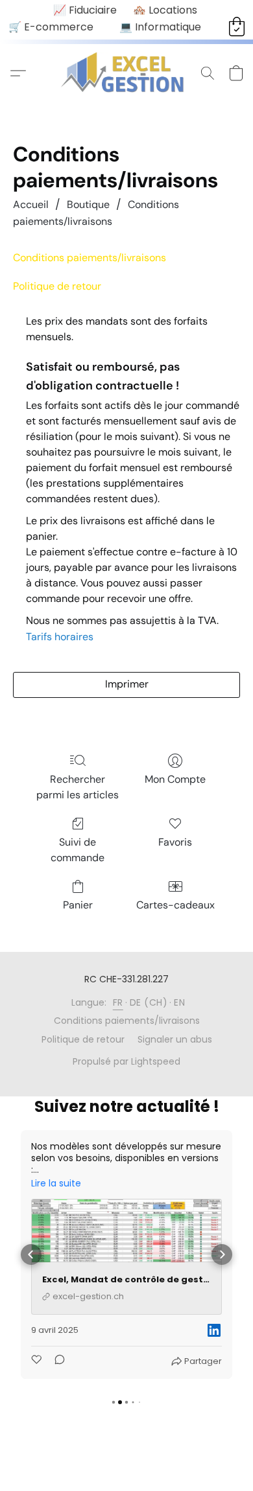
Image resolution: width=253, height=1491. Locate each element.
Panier (78, 905)
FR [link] (118, 1002)
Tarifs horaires (59, 636)
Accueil (31, 204)
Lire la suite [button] (56, 1183)
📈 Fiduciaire (85, 10)
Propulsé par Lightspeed (126, 1061)
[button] (126, 73)
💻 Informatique (160, 27)
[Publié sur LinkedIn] (214, 1330)
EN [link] (179, 1002)
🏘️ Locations (165, 10)
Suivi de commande (77, 849)
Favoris (175, 842)
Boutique (88, 204)
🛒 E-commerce (50, 27)
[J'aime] (37, 1361)
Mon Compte (175, 779)
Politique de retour (57, 286)
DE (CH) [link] (149, 1002)
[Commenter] (55, 1361)
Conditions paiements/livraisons (127, 1020)
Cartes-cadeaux (175, 905)
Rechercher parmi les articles (77, 787)
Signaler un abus (175, 1039)
